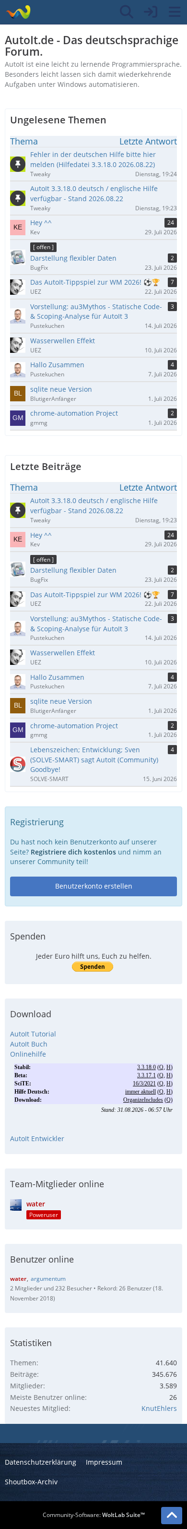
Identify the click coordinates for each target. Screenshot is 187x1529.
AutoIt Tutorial (33, 1033)
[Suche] (126, 12)
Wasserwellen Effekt (62, 652)
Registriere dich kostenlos (73, 851)
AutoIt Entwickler (37, 1138)
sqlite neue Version (61, 701)
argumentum (48, 1279)
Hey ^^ (41, 535)
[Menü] (174, 12)
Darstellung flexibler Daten (73, 570)
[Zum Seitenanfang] (171, 1515)
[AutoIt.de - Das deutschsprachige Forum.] (18, 12)
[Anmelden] (150, 12)
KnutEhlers (159, 1408)
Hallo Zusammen (57, 677)
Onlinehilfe (28, 1054)
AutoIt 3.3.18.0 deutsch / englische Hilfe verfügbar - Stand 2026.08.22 (94, 505)
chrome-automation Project (74, 725)
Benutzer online (42, 1259)
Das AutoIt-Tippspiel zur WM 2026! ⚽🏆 (95, 594)
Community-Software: (94, 1515)
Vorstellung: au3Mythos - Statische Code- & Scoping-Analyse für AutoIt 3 (96, 623)
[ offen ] (43, 559)
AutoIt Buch (28, 1043)
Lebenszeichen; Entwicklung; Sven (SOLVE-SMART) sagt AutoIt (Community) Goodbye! (94, 759)
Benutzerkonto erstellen (93, 886)
